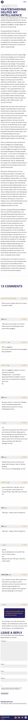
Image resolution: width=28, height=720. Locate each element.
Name (3, 664)
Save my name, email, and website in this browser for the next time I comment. (11, 688)
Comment (3, 641)
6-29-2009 (24, 298)
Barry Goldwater (7, 298)
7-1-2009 (24, 482)
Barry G (4, 365)
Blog (24, 2)
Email (2, 671)
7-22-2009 (24, 604)
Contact (3, 719)
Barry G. (4, 342)
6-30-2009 (24, 342)
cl (2, 422)
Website (3, 678)
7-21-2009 (24, 574)
